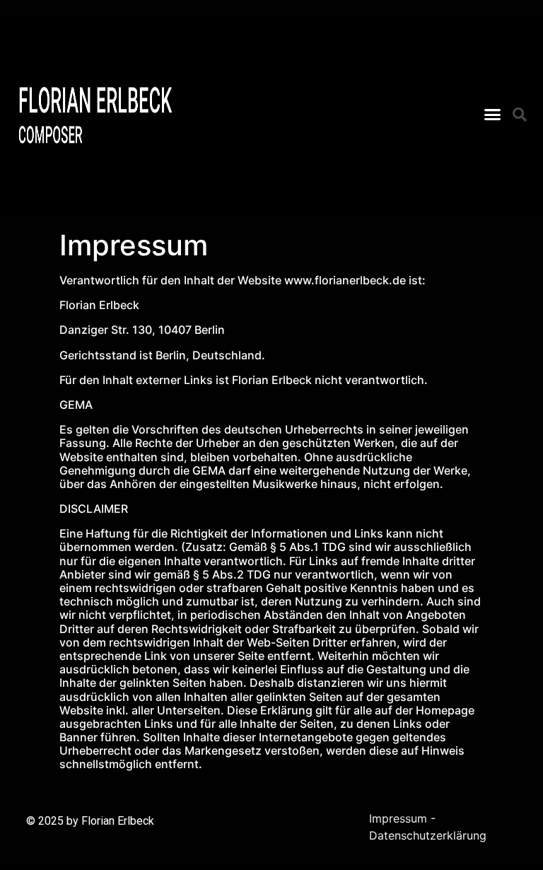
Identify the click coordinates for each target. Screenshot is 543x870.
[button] (492, 114)
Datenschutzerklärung (427, 835)
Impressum (398, 818)
